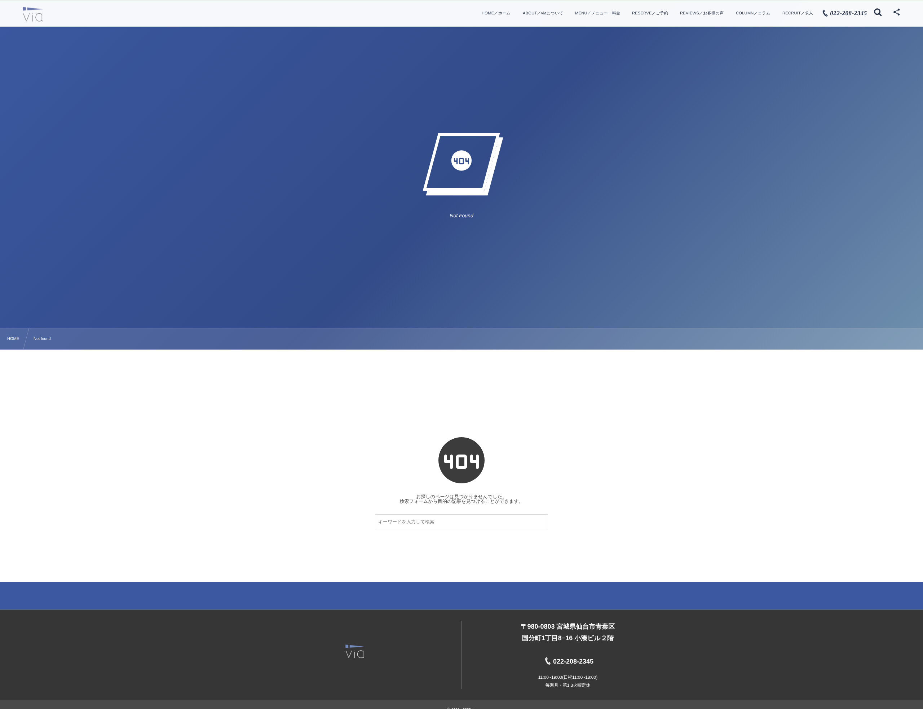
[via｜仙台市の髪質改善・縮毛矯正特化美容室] (33, 14)
